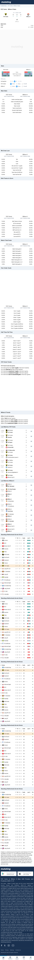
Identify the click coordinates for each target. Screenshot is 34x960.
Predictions (10, 958)
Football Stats (3, 5)
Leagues (17, 958)
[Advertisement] (17, 47)
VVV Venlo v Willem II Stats (14, 5)
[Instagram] (10, 945)
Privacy (6, 950)
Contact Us (18, 950)
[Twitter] (6, 945)
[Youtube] (13, 945)
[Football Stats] (6, 2)
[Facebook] (2, 945)
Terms (2, 950)
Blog (24, 958)
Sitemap (12, 950)
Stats (3, 958)
